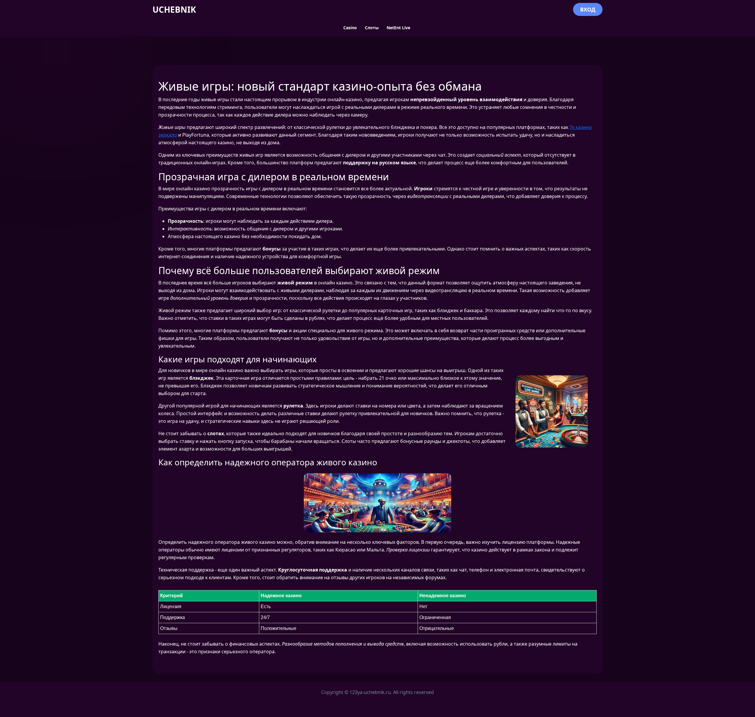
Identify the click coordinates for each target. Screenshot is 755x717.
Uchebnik (174, 9)
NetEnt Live (398, 27)
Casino (350, 27)
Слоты (372, 27)
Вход (587, 9)
